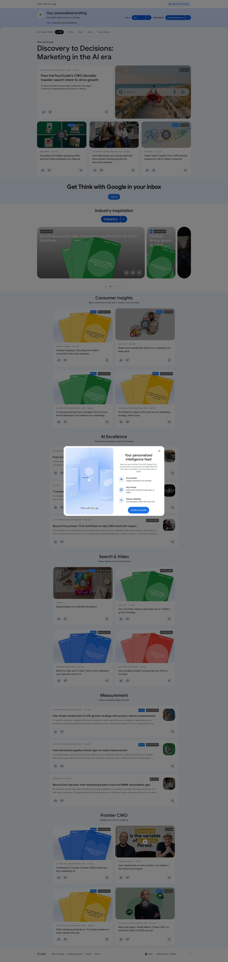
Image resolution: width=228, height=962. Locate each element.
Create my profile (138, 510)
